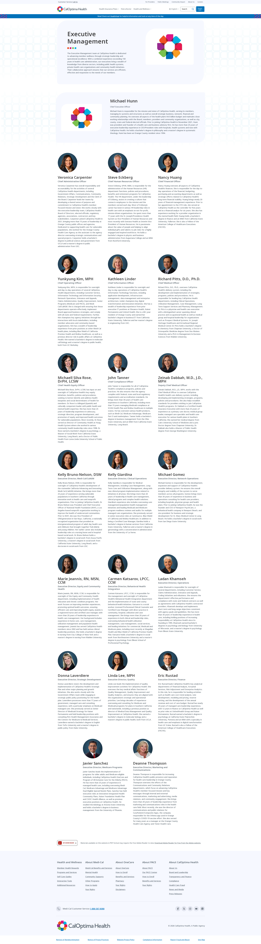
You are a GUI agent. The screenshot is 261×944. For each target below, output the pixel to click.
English (174, 9)
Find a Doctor (126, 9)
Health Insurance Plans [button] (108, 9)
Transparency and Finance (180, 876)
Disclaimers (120, 889)
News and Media (176, 889)
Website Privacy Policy (125, 940)
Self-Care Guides (64, 876)
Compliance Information (152, 940)
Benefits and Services (125, 876)
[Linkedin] (202, 908)
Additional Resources (66, 885)
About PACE (147, 868)
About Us (173, 868)
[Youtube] (196, 908)
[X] (184, 908)
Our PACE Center (149, 872)
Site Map (201, 940)
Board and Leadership (178, 872)
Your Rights (90, 889)
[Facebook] (177, 908)
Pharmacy (120, 881)
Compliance (174, 881)
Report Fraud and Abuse (180, 940)
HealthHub (114, 16)
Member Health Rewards (68, 868)
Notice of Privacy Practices (98, 940)
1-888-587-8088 (97, 908)
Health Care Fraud (177, 885)
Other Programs (92, 881)
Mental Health (91, 872)
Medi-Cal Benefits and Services (98, 868)
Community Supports (94, 876)
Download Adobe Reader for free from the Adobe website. (178, 843)
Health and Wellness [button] (141, 9)
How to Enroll (121, 872)
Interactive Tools (64, 881)
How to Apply (91, 885)
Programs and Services (67, 872)
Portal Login (200, 9)
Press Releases (175, 894)
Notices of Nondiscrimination (67, 940)
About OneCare (122, 868)
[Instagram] (190, 908)
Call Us (75, 2)
